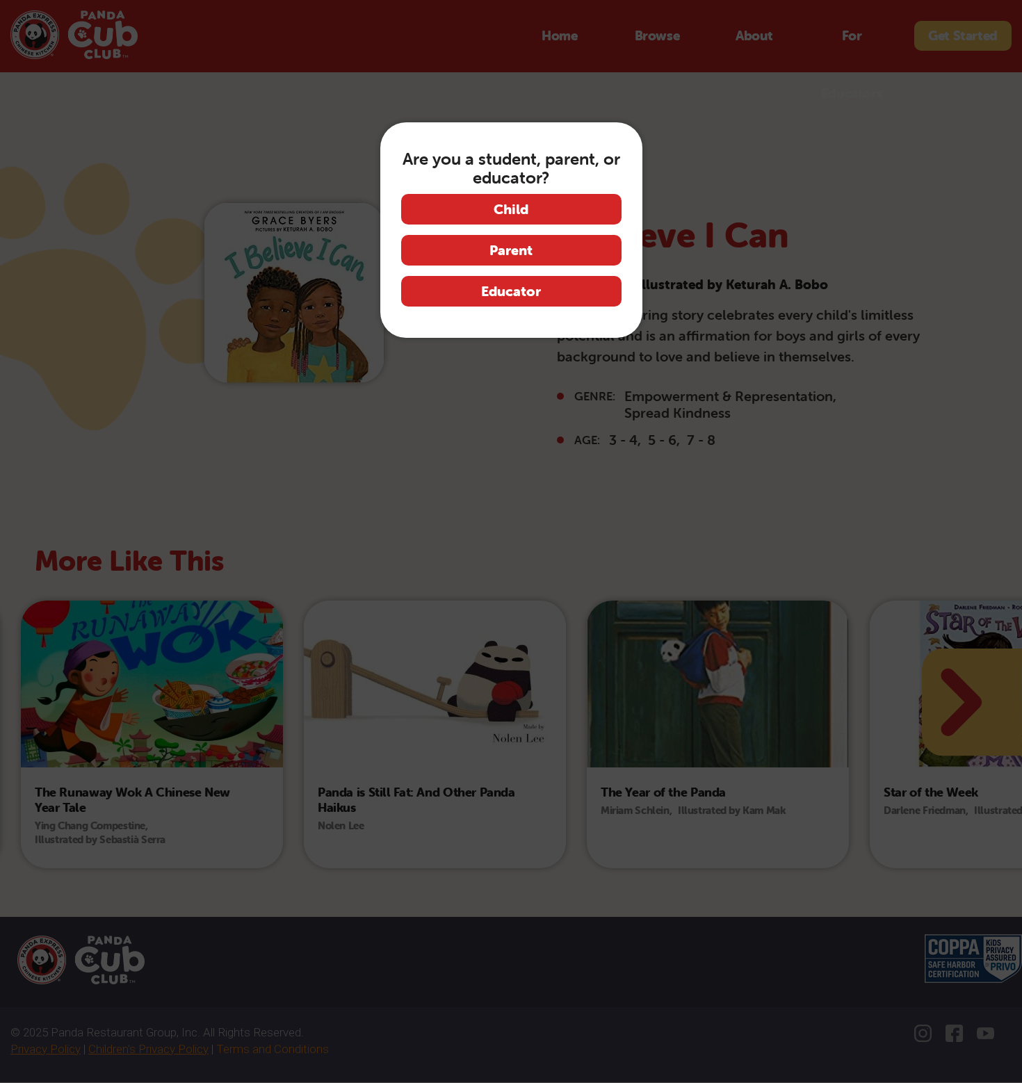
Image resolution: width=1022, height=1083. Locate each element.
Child (511, 209)
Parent (511, 250)
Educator (511, 291)
